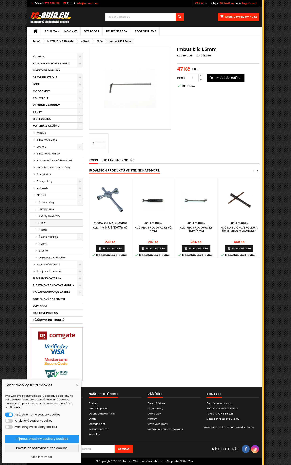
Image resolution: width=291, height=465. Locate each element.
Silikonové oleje (47, 140)
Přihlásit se (227, 3)
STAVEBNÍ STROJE (45, 77)
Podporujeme (145, 31)
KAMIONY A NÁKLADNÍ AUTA (51, 63)
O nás (92, 419)
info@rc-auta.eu (87, 3)
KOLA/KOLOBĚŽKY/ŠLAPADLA (51, 292)
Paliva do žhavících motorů (54, 160)
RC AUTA (51, 31)
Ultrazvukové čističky (52, 257)
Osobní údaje (156, 403)
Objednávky (155, 408)
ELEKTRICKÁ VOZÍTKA (47, 278)
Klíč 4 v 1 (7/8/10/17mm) (110, 228)
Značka (202, 55)
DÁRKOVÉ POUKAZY (45, 313)
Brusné (43, 251)
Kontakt (214, 394)
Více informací (41, 457)
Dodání (93, 403)
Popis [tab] (93, 160)
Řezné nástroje (48, 237)
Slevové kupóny (157, 424)
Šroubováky (46, 202)
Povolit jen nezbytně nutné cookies (42, 448)
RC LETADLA (40, 98)
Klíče (42, 223)
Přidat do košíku (225, 77)
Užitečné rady (116, 31)
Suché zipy (44, 174)
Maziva (41, 133)
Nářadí (41, 195)
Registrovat (249, 3)
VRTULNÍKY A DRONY (46, 105)
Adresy (152, 419)
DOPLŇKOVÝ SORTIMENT (49, 299)
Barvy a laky (44, 181)
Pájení (43, 244)
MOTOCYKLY (41, 91)
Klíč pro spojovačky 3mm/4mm (196, 229)
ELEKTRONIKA (42, 119)
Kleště (43, 230)
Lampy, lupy (46, 209)
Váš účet (155, 394)
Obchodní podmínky (102, 413)
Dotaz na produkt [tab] (119, 160)
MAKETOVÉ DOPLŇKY (46, 70)
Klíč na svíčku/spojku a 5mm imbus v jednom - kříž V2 (239, 231)
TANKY (37, 112)
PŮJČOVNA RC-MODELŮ (49, 320)
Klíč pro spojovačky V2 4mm (153, 229)
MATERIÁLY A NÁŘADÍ (46, 126)
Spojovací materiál (49, 271)
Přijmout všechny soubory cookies (41, 438)
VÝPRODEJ (91, 31)
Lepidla (41, 147)
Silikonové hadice (48, 153)
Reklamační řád (99, 429)
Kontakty (94, 434)
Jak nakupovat (98, 408)
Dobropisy (154, 413)
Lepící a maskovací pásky (53, 167)
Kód (180, 55)
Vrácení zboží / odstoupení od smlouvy (229, 427)
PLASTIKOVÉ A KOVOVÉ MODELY (53, 285)
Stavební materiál (48, 264)
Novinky (70, 31)
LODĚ (36, 84)
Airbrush (42, 188)
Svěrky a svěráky (49, 216)
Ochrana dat (97, 424)
